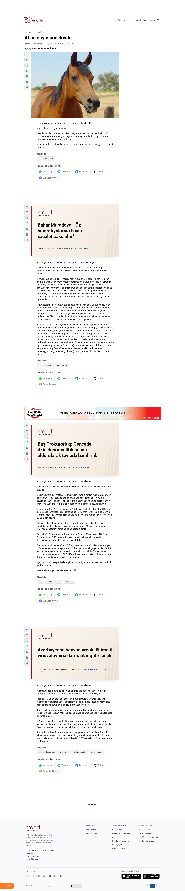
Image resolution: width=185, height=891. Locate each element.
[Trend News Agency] (33, 828)
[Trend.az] (33, 20)
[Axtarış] (118, 20)
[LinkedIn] (55, 876)
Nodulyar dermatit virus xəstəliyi (73, 752)
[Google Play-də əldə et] (151, 876)
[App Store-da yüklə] (131, 876)
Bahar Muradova (45, 365)
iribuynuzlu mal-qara (47, 752)
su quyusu (49, 158)
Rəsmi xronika (91, 833)
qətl (40, 582)
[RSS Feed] (61, 876)
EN (148, 886)
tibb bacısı (69, 582)
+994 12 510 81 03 (32, 856)
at (40, 158)
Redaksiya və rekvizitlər (121, 833)
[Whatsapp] (28, 876)
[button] (27, 54)
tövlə (58, 582)
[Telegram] (50, 876)
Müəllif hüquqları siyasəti (148, 837)
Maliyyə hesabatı (118, 848)
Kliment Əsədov (97, 752)
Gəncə (49, 582)
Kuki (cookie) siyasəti (146, 841)
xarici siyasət (62, 365)
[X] (39, 876)
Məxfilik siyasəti (144, 833)
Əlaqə (114, 837)
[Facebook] (33, 876)
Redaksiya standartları (121, 841)
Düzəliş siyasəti (118, 845)
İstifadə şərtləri (144, 830)
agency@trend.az (32, 859)
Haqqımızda (117, 830)
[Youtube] (44, 876)
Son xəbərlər (91, 830)
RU (157, 886)
